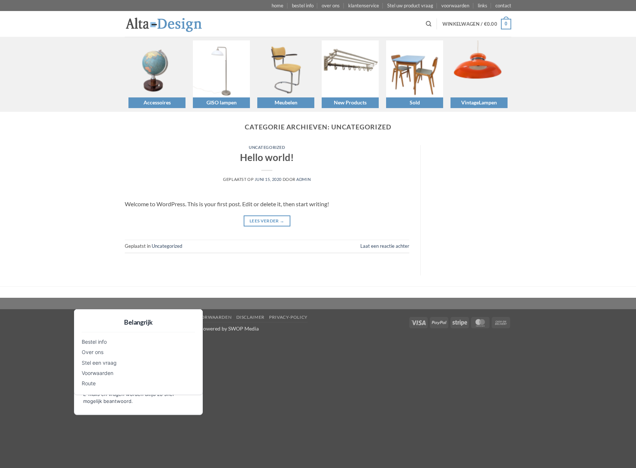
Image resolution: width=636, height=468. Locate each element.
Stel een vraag (99, 363)
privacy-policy (288, 317)
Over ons (92, 352)
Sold (415, 102)
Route (89, 383)
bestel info (303, 5)
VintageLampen (479, 102)
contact (503, 5)
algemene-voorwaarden (199, 317)
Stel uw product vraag (410, 5)
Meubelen (286, 102)
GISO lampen (221, 102)
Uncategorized (267, 147)
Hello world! (267, 157)
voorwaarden (455, 5)
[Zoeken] (428, 24)
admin (303, 179)
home (277, 5)
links (482, 5)
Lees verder (267, 221)
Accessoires (157, 102)
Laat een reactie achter (384, 246)
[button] (476, 24)
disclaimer (250, 317)
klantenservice (363, 5)
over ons (331, 5)
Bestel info (94, 342)
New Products (350, 102)
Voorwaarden (97, 373)
